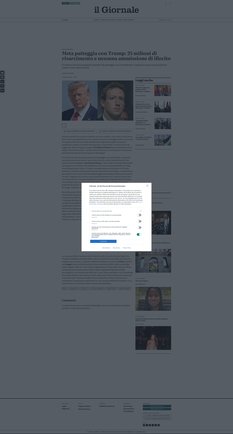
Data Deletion (106, 248)
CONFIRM (103, 241)
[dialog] (116, 217)
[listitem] (116, 211)
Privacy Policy (127, 248)
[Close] (148, 186)
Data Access (116, 248)
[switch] (139, 215)
